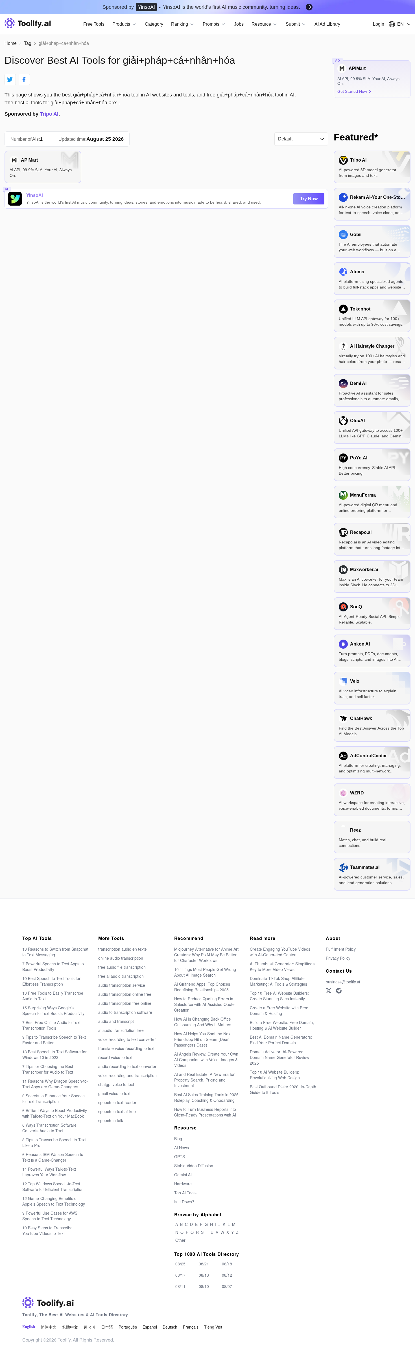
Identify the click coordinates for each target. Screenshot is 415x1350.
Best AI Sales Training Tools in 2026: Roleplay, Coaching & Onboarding (207, 1097)
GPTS (179, 1156)
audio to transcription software (125, 1012)
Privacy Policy (338, 958)
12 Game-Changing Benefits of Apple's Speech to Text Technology (53, 1201)
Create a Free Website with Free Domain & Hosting (279, 1010)
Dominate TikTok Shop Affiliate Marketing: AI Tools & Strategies (278, 981)
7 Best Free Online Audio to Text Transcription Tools (51, 1025)
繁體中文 (70, 1327)
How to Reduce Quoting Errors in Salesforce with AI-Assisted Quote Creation (204, 1004)
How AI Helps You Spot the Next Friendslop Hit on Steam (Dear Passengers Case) (202, 1039)
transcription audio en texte (122, 949)
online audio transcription (120, 958)
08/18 (227, 1264)
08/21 (204, 1264)
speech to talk (110, 1120)
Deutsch (170, 1327)
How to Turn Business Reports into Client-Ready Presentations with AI (205, 1112)
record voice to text (115, 1057)
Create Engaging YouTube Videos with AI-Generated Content (280, 951)
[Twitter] (328, 991)
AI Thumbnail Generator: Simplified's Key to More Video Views (282, 966)
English (28, 1327)
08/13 (204, 1275)
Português (128, 1327)
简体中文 (48, 1327)
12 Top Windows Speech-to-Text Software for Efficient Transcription (53, 1186)
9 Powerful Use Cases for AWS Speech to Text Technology (49, 1215)
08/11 (180, 1286)
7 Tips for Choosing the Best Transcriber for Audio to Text (47, 1069)
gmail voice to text (114, 1093)
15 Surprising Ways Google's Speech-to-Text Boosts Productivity (53, 1010)
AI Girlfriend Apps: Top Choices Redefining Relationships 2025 (202, 986)
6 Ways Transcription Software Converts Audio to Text (49, 1127)
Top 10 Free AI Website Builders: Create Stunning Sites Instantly (279, 995)
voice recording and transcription (127, 1075)
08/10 (204, 1286)
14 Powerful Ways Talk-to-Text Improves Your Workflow (49, 1171)
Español (150, 1327)
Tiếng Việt (213, 1327)
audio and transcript (116, 1021)
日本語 (107, 1327)
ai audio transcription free (121, 1030)
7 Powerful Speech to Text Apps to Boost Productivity (53, 966)
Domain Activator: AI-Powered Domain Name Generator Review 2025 (279, 1057)
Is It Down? (184, 1201)
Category (154, 24)
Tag (27, 43)
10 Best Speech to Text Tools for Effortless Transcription (51, 981)
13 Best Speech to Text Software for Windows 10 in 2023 (54, 1054)
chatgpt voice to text (116, 1084)
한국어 (89, 1327)
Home (11, 43)
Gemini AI (183, 1174)
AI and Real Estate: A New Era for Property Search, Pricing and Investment (204, 1079)
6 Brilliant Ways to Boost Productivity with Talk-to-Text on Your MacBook (54, 1113)
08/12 (227, 1275)
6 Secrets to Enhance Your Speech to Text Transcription (53, 1098)
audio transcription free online (124, 1003)
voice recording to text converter (127, 1039)
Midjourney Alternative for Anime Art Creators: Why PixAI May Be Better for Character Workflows (206, 954)
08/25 (180, 1264)
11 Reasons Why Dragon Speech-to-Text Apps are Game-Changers (55, 1083)
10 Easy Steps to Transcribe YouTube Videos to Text (47, 1230)
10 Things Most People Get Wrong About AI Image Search (205, 972)
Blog (178, 1138)
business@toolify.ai (343, 982)
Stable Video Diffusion (193, 1165)
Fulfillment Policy (341, 949)
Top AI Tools (185, 1192)
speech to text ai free (117, 1111)
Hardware (183, 1183)
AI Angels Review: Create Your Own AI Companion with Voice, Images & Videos (206, 1059)
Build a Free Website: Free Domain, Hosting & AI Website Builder (282, 1025)
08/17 (180, 1275)
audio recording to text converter (127, 1066)
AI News (181, 1147)
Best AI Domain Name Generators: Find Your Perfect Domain (281, 1039)
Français (190, 1327)
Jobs (239, 24)
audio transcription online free (124, 994)
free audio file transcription (122, 967)
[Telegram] (339, 991)
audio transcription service (121, 985)
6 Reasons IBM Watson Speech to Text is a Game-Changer (52, 1157)
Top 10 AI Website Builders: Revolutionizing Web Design (275, 1074)
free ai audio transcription (121, 976)
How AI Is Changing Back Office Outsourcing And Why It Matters (202, 1021)
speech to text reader (117, 1102)
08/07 (227, 1286)
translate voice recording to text (126, 1048)
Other (180, 1240)
